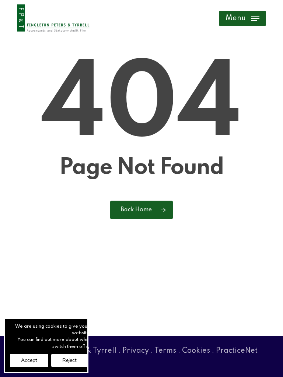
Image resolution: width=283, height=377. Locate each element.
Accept (29, 360)
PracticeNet (237, 351)
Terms (165, 351)
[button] (242, 18)
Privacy (135, 351)
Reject (69, 360)
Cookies (196, 351)
